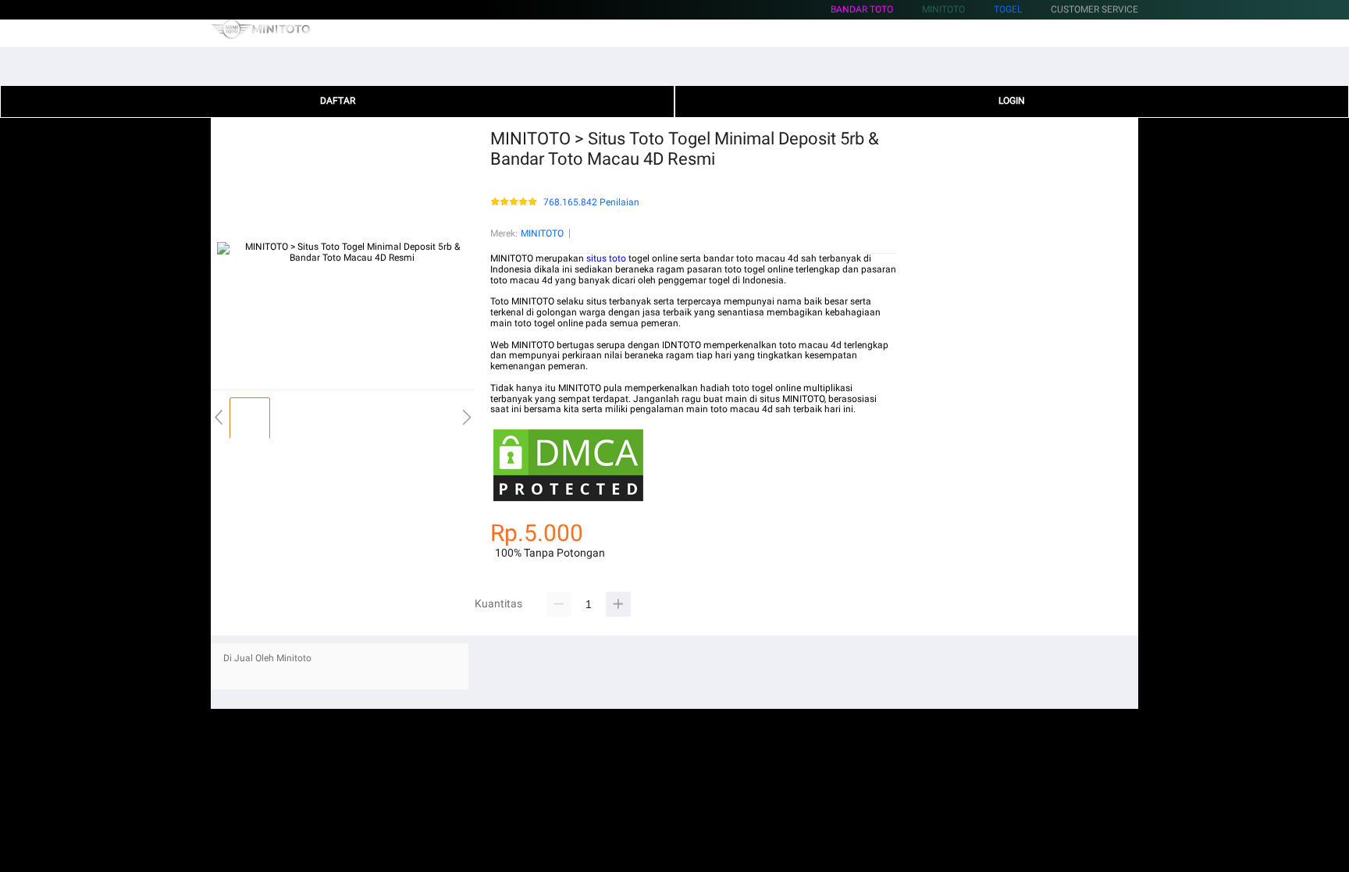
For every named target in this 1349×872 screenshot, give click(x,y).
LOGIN (1011, 100)
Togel (1008, 9)
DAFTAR (337, 100)
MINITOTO (542, 233)
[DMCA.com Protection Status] (568, 501)
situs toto (606, 258)
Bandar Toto (862, 9)
